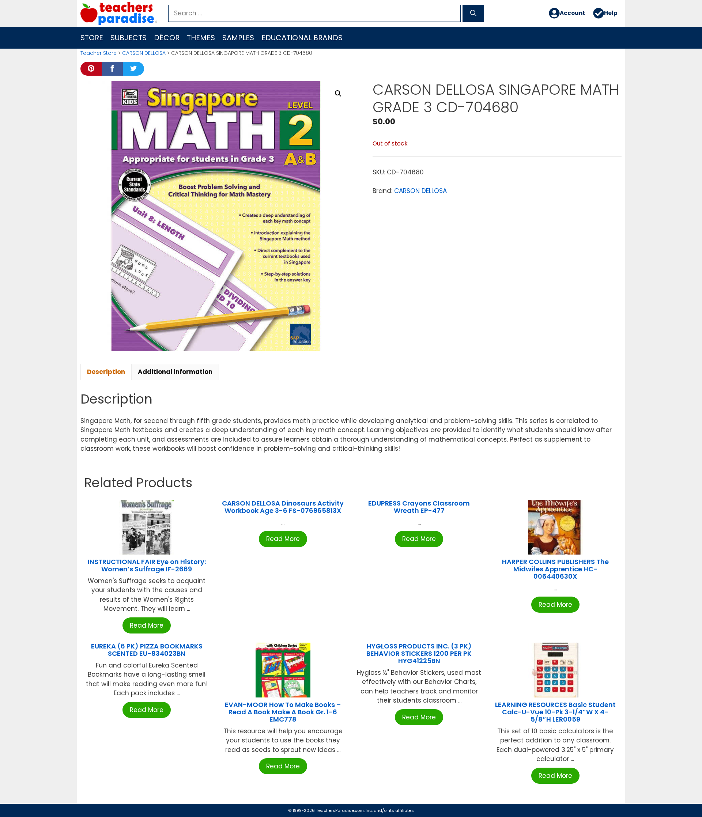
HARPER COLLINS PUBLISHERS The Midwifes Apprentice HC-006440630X (555, 569)
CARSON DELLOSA (144, 53)
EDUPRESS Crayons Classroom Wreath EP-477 (419, 507)
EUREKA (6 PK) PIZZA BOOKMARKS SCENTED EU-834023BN (147, 650)
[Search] (473, 13)
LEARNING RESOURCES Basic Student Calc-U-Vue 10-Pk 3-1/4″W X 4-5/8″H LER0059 (555, 712)
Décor (167, 38)
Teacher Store (98, 53)
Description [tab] (106, 371)
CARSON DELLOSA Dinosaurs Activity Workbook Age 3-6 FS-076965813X (283, 507)
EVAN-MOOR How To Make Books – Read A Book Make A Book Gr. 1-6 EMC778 (283, 712)
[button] (338, 93)
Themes (201, 38)
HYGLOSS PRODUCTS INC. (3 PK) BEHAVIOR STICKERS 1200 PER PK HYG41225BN (419, 653)
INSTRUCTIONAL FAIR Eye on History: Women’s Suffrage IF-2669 (147, 565)
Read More (146, 625)
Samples (238, 38)
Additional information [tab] (175, 371)
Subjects (128, 38)
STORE (91, 38)
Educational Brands (302, 38)
